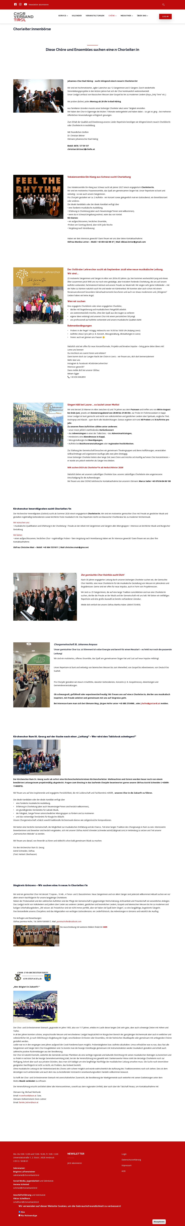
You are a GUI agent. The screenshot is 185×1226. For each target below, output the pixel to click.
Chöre (111, 16)
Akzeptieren (159, 1222)
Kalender (77, 16)
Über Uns (141, 16)
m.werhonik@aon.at (27, 1095)
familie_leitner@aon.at (28, 1102)
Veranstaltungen (95, 16)
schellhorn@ (26, 1202)
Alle (23, 1212)
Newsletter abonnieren (39, 4)
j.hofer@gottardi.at (150, 703)
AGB (124, 1171)
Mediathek (126, 16)
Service (62, 16)
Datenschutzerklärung (131, 1159)
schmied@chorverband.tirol (25, 1188)
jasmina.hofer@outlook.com (68, 921)
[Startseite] (23, 16)
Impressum (127, 1165)
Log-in (165, 16)
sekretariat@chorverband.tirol (26, 1175)
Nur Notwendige (29, 1216)
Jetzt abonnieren (74, 1163)
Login (124, 1154)
